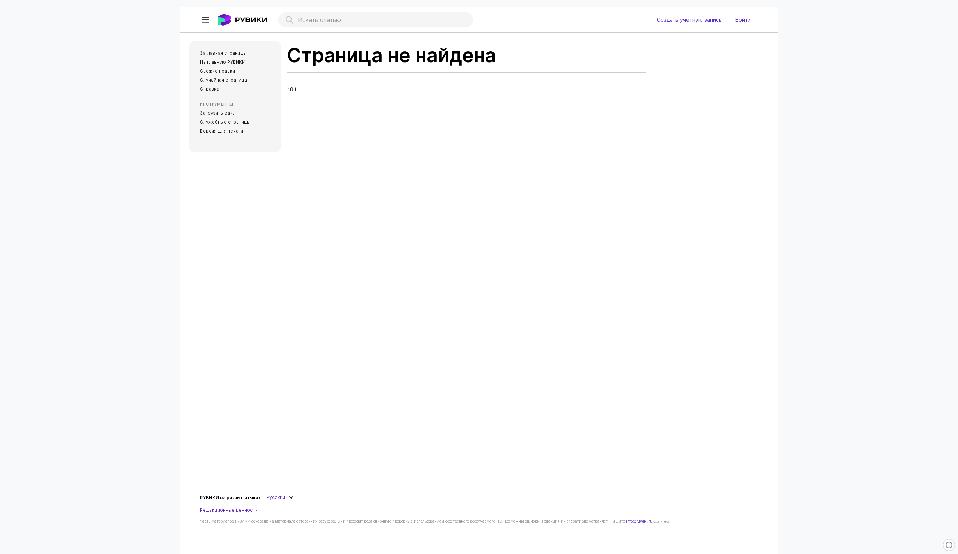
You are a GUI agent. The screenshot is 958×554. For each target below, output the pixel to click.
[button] (205, 19)
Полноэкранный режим (950, 550)
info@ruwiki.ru (639, 521)
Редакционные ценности (229, 510)
